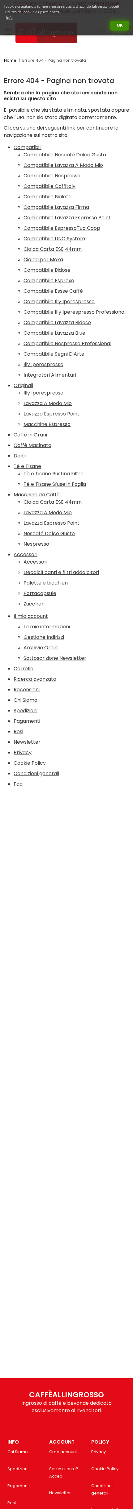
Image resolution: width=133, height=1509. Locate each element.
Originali (23, 385)
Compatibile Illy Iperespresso (59, 301)
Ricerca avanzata (35, 679)
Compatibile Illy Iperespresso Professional (75, 312)
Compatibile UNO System (54, 238)
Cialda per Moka (43, 259)
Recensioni (27, 689)
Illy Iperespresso (43, 364)
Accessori (25, 554)
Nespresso (36, 544)
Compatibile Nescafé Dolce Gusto (65, 154)
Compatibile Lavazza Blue (54, 333)
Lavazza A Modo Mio (48, 403)
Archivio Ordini (41, 647)
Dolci (20, 455)
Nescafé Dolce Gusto (49, 533)
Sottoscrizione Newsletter (55, 658)
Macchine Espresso (47, 424)
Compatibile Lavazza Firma (56, 207)
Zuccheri (34, 603)
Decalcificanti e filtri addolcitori (61, 572)
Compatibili (27, 147)
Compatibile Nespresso (52, 175)
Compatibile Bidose (47, 270)
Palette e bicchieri (46, 582)
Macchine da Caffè (37, 494)
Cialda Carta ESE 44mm (53, 249)
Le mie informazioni (47, 626)
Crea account (63, 1452)
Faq (18, 784)
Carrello (23, 668)
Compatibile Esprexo (49, 280)
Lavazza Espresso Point (51, 413)
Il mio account (31, 616)
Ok (119, 25)
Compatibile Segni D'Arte (54, 354)
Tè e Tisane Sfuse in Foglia (55, 484)
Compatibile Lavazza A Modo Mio (63, 165)
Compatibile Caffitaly (49, 186)
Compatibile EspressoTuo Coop (62, 228)
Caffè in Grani (30, 434)
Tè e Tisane (27, 466)
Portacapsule (40, 593)
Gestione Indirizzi (44, 637)
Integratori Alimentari (50, 374)
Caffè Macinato (32, 445)
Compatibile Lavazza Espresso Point (67, 217)
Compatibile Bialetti (47, 196)
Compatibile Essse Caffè (53, 291)
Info (9, 17)
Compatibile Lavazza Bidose (57, 322)
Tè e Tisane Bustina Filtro (54, 473)
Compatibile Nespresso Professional (67, 343)
